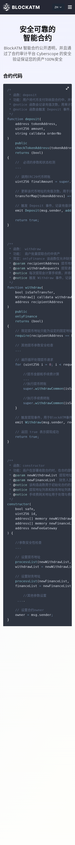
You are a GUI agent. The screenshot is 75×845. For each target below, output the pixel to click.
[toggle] (70, 7)
